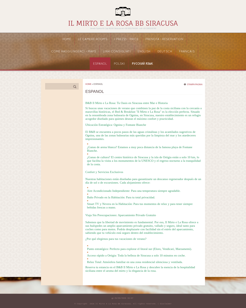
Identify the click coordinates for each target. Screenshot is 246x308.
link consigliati (117, 51)
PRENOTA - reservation (164, 39)
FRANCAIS (187, 51)
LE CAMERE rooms (92, 39)
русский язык (142, 63)
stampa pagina (194, 84)
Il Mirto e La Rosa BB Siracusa (123, 23)
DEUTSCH (164, 51)
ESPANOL (100, 63)
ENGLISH (144, 51)
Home (66, 39)
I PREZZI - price (126, 39)
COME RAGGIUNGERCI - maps (73, 51)
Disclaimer (166, 304)
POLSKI (119, 63)
